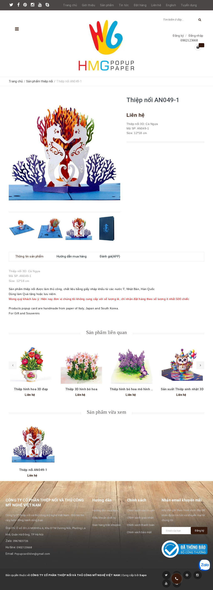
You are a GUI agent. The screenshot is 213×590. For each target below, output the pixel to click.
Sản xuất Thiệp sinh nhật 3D (182, 389)
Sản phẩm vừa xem (106, 412)
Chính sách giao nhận (140, 517)
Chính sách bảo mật (139, 532)
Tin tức (124, 5)
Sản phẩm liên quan (106, 332)
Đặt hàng (140, 5)
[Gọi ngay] (176, 578)
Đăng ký (178, 35)
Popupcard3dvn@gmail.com (32, 553)
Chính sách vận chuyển (141, 510)
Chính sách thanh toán (140, 525)
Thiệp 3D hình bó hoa (81, 389)
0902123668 (24, 547)
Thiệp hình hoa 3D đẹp (31, 389)
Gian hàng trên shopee (106, 525)
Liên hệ (156, 5)
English (171, 5)
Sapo (142, 575)
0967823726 (20, 540)
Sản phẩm (107, 5)
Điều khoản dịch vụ (104, 517)
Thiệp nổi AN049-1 (33, 470)
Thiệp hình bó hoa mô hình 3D (132, 389)
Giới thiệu (88, 5)
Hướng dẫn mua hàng (105, 510)
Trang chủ (70, 5)
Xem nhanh (31, 362)
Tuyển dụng (189, 5)
